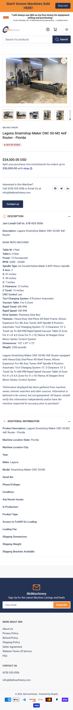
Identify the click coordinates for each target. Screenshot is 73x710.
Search (64, 39)
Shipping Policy (11, 642)
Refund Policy (10, 637)
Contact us (13, 204)
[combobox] (36, 39)
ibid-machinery (10, 127)
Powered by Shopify (48, 694)
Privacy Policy (10, 633)
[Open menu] (66, 29)
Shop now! (19, 6)
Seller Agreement (12, 646)
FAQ (5, 655)
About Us (8, 628)
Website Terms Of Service (17, 651)
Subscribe (61, 604)
